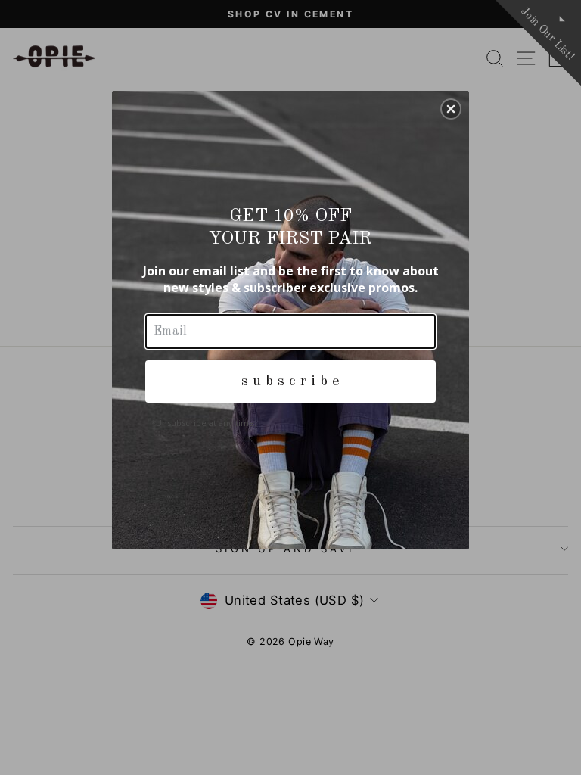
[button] (451, 109)
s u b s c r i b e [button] (290, 381)
